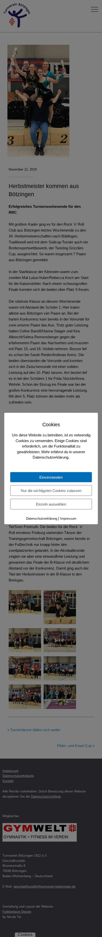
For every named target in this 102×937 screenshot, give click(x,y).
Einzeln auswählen (51, 504)
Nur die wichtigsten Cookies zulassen (51, 490)
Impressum (68, 518)
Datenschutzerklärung (41, 518)
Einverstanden (51, 477)
